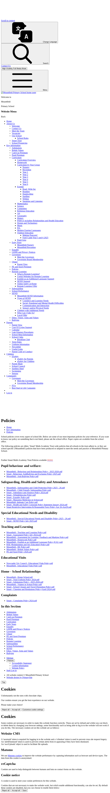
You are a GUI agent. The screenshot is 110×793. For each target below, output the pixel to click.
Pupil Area (21, 240)
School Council (18, 366)
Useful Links (17, 349)
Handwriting (28, 194)
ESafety (15, 356)
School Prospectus (19, 143)
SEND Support (23, 281)
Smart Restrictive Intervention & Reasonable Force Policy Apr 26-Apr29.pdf (38, 507)
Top (3, 682)
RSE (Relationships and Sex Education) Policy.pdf (27, 544)
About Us (10, 123)
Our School (17, 136)
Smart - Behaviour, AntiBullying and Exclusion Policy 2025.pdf (33, 474)
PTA (14, 385)
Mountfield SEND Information (30, 296)
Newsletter (16, 347)
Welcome (16, 126)
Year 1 (25, 172)
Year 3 (25, 177)
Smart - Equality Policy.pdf (17, 497)
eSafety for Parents (25, 359)
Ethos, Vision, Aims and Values (25, 318)
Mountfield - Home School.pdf (19, 577)
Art (18, 213)
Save (25, 790)
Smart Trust (17, 140)
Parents (9, 322)
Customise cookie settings (33, 710)
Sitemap (9, 658)
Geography (22, 216)
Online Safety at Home (27, 284)
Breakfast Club (23, 339)
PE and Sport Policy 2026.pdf (19, 552)
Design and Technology (27, 223)
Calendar (15, 330)
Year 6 (25, 184)
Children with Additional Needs (30, 310)
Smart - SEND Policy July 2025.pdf (21, 521)
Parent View (22, 264)
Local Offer (22, 315)
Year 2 (25, 174)
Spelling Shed (18, 368)
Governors (16, 254)
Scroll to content (8, 20)
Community (11, 376)
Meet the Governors (25, 257)
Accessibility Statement (22, 663)
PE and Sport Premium (21, 267)
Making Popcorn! (30, 235)
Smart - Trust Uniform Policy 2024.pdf (22, 579)
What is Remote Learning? (28, 274)
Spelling (26, 196)
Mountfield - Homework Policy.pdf (21, 540)
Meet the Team (18, 131)
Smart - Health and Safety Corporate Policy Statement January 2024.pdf (36, 505)
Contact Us (16, 128)
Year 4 (25, 179)
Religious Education (25, 211)
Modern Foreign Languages (29, 230)
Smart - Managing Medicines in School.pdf (24, 500)
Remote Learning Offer (27, 286)
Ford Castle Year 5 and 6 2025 (35, 237)
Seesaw (15, 373)
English (20, 187)
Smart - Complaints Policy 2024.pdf (21, 600)
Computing (22, 208)
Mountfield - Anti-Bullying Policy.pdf (22, 476)
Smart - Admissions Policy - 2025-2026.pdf (24, 582)
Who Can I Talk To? (26, 313)
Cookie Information (20, 665)
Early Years (16, 242)
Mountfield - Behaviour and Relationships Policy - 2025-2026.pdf (34, 471)
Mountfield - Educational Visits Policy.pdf (24, 566)
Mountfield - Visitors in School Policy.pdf (24, 584)
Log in (9, 393)
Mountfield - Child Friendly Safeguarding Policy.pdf (28, 490)
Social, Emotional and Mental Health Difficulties (43, 303)
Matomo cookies (15, 755)
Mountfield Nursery (25, 245)
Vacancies (16, 133)
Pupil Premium (18, 155)
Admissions (17, 148)
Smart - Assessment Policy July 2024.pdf (23, 535)
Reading (26, 191)
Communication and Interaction (36, 305)
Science (20, 206)
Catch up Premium (20, 153)
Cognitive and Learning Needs (36, 301)
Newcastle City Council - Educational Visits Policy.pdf (29, 563)
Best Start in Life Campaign (23, 388)
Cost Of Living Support (22, 327)
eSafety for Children (25, 361)
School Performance (20, 291)
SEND (15, 293)
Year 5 (25, 182)
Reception (27, 170)
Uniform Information (21, 344)
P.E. (19, 228)
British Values (18, 150)
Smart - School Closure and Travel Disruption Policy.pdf (30, 587)
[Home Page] (18, 92)
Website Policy (18, 668)
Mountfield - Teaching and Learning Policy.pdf (26, 532)
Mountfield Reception (26, 247)
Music (19, 225)
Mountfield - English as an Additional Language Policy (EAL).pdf (34, 542)
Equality (15, 250)
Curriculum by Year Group (28, 165)
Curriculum (16, 157)
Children (10, 354)
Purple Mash (17, 364)
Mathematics (22, 204)
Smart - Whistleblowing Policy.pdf (21, 495)
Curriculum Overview (26, 160)
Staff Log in (11, 670)
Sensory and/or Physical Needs (36, 308)
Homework (22, 162)
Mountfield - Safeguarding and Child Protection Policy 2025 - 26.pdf (35, 488)
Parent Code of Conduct (22, 351)
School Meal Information (22, 335)
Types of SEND (24, 298)
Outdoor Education (25, 233)
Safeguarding (17, 288)
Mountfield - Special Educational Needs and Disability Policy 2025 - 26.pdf (38, 518)
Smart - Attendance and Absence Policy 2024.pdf (27, 492)
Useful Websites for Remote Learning (33, 276)
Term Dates (17, 342)
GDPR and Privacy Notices (23, 252)
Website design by (19, 677)
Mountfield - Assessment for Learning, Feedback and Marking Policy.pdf (37, 537)
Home (9, 121)
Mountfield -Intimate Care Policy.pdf (22, 502)
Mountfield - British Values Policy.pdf (22, 549)
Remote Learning (19, 271)
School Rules (22, 138)
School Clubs (17, 337)
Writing (26, 199)
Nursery (26, 167)
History (20, 218)
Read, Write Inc (29, 189)
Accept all (16, 710)
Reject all (5, 710)
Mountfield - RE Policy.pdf (18, 547)
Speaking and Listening (33, 201)
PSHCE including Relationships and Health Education (40, 221)
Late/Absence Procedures (22, 332)
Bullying (15, 320)
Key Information (13, 145)
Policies (15, 269)
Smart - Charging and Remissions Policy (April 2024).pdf (30, 589)
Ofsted (14, 262)
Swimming (16, 371)
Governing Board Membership (30, 259)
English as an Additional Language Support (35, 279)
